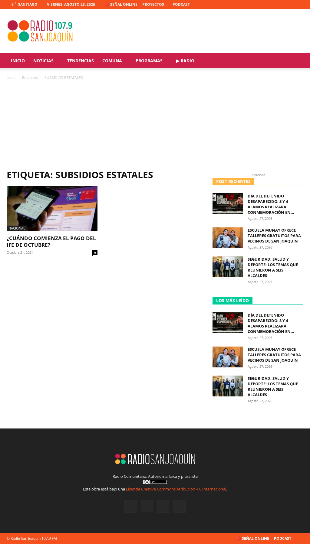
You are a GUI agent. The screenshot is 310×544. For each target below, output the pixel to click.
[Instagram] (278, 4)
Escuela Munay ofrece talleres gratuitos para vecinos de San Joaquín (274, 235)
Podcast (181, 4)
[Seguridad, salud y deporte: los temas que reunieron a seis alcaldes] (228, 266)
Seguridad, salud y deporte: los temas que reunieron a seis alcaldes (273, 267)
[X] (288, 4)
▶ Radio (185, 61)
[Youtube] (298, 4)
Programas (149, 61)
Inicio (18, 61)
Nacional (16, 228)
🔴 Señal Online (121, 4)
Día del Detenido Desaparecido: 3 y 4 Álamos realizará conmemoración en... (271, 204)
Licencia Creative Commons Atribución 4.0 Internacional (176, 489)
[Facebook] (268, 4)
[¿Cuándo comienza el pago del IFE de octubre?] (52, 208)
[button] (296, 61)
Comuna (112, 61)
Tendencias (80, 61)
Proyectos (153, 4)
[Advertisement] (155, 126)
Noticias (43, 61)
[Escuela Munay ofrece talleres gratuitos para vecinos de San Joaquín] (228, 237)
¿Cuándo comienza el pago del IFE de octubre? (51, 241)
